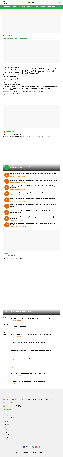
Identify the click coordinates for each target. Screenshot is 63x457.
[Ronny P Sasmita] (6, 335)
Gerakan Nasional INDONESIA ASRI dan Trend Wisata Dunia (29, 374)
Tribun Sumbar (30, 453)
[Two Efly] (6, 327)
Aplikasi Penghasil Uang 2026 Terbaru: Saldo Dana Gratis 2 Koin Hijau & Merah (32, 224)
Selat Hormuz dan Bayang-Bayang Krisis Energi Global (27, 358)
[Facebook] (24, 447)
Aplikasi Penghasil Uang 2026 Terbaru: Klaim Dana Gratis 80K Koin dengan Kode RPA (33, 186)
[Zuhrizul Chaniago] (6, 374)
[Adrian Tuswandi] (6, 319)
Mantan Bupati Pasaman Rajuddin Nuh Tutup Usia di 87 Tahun (29, 193)
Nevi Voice (6, 429)
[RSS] (39, 447)
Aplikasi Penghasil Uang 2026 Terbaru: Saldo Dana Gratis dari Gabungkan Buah (33, 205)
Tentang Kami (7, 415)
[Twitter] (27, 447)
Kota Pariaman (7, 440)
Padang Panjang (8, 435)
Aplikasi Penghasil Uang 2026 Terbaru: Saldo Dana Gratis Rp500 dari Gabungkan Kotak (31, 211)
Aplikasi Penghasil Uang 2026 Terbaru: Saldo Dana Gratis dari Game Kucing (33, 180)
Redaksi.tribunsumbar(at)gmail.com (16, 406)
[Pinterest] (30, 447)
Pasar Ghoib (14, 366)
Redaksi (5, 413)
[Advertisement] (31, 21)
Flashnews (25, 76)
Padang (5, 432)
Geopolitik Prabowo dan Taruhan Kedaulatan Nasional (28, 381)
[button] (55, 2)
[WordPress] (33, 447)
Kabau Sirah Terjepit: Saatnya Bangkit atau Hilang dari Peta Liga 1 (31, 350)
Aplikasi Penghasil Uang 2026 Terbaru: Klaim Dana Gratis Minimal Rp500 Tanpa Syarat (32, 199)
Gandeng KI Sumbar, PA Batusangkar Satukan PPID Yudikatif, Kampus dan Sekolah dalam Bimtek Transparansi (40, 71)
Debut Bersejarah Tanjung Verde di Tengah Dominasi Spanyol (30, 319)
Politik (4, 427)
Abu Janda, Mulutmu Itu (18, 326)
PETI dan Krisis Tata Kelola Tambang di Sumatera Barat (28, 342)
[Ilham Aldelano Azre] (6, 343)
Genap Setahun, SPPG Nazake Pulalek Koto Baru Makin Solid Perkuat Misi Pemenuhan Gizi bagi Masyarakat (33, 174)
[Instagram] (36, 447)
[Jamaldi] (6, 351)
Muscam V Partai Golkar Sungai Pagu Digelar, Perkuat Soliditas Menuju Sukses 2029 (32, 217)
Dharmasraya (6, 437)
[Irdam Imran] (6, 382)
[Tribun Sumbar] (32, 2)
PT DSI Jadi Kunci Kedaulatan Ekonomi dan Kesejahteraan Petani (31, 334)
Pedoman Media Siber (9, 418)
